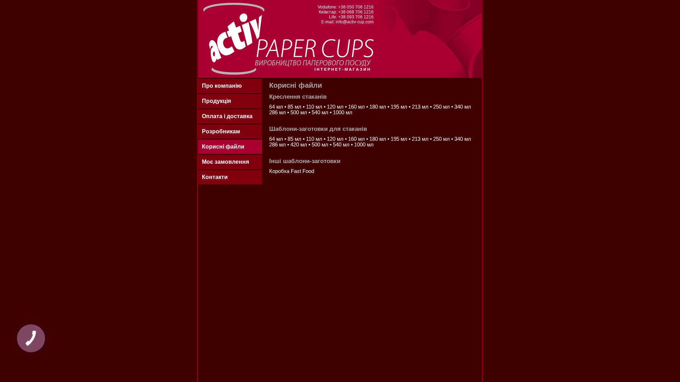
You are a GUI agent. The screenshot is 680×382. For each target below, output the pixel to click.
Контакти (215, 177)
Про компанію (222, 86)
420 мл (299, 144)
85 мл (295, 107)
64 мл (276, 107)
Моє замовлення (225, 162)
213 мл (421, 107)
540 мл (321, 112)
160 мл (357, 107)
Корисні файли (223, 147)
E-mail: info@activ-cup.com (347, 21)
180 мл (378, 107)
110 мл (315, 107)
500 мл (299, 112)
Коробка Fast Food (291, 171)
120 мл (336, 107)
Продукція (216, 101)
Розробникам (221, 131)
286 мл (278, 112)
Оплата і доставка (227, 116)
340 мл (462, 107)
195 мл (400, 107)
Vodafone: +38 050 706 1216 (346, 7)
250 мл (442, 107)
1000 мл (342, 112)
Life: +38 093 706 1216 (351, 17)
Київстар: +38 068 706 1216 (346, 12)
